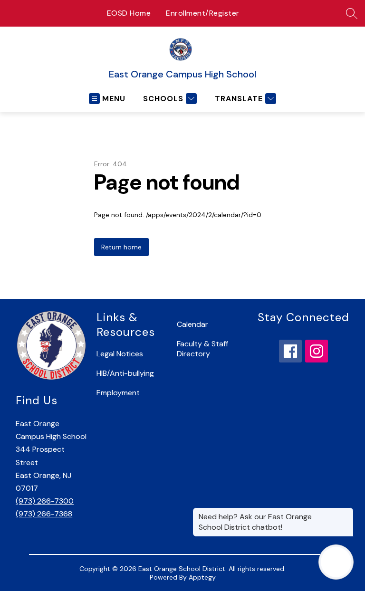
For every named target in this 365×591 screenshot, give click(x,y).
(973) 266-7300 (45, 501)
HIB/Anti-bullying (125, 373)
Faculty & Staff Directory (202, 349)
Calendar (192, 324)
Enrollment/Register (203, 13)
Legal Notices (119, 354)
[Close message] (346, 512)
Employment (118, 393)
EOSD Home (129, 13)
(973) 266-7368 (44, 514)
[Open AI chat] (336, 562)
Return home (121, 247)
